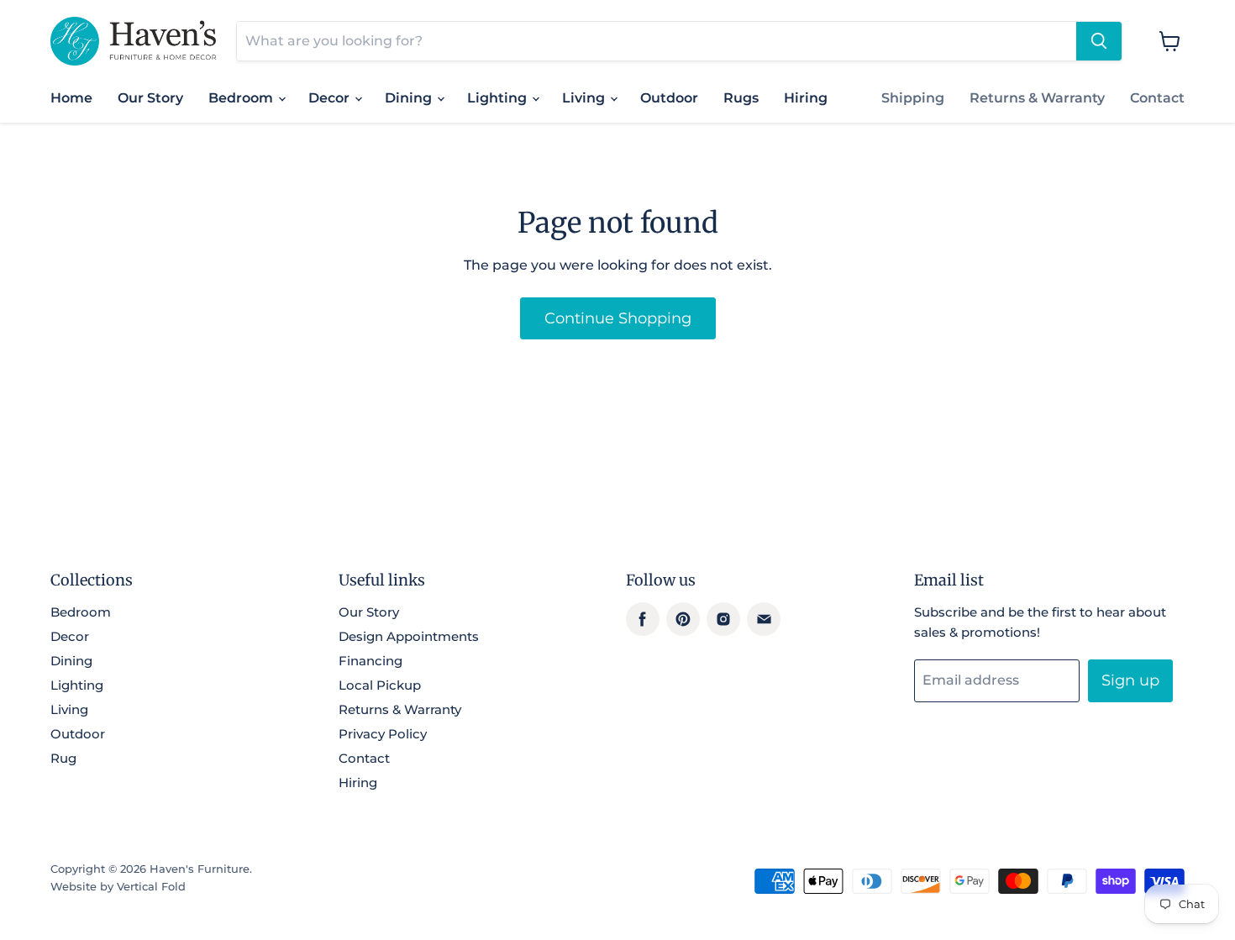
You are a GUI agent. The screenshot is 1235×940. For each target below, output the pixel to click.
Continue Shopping (617, 318)
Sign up (1130, 680)
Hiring (806, 98)
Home (71, 98)
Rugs (741, 98)
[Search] (1099, 41)
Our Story (150, 98)
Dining (410, 98)
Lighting (498, 98)
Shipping (912, 98)
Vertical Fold (151, 886)
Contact (1157, 98)
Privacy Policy (383, 734)
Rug (63, 758)
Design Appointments (409, 636)
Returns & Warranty (1037, 98)
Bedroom (242, 98)
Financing (370, 661)
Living (585, 98)
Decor (330, 98)
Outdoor (669, 98)
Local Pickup (380, 685)
